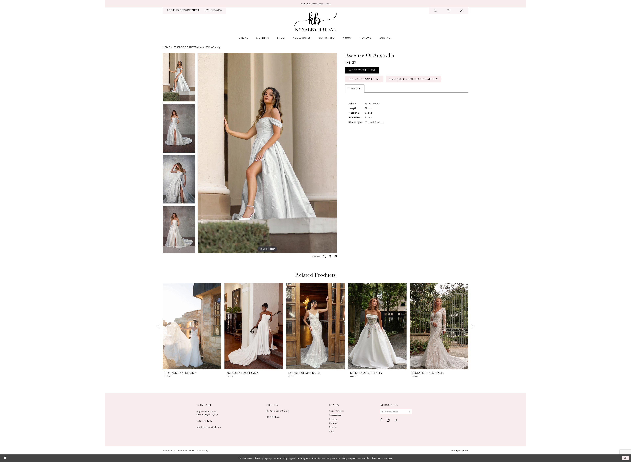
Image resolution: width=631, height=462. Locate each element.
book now (273, 417)
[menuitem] (183, 10)
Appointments (336, 410)
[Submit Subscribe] (408, 411)
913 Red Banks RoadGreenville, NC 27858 (207, 413)
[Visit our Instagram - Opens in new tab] (388, 420)
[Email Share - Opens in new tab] (336, 256)
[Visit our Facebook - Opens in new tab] (381, 420)
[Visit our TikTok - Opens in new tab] (396, 420)
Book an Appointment (364, 79)
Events (332, 427)
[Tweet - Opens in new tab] (324, 256)
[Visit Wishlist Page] (448, 10)
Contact (333, 423)
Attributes (355, 88)
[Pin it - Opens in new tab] (330, 256)
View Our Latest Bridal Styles (315, 3)
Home (166, 47)
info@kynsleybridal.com (209, 427)
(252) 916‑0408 (204, 420)
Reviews (333, 419)
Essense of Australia (188, 47)
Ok (626, 458)
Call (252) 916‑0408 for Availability (413, 79)
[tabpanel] (179, 78)
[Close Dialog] (5, 458)
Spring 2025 (213, 47)
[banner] (315, 21)
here (390, 458)
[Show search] (435, 10)
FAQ (331, 431)
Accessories (335, 414)
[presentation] (192, 326)
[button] (461, 10)
